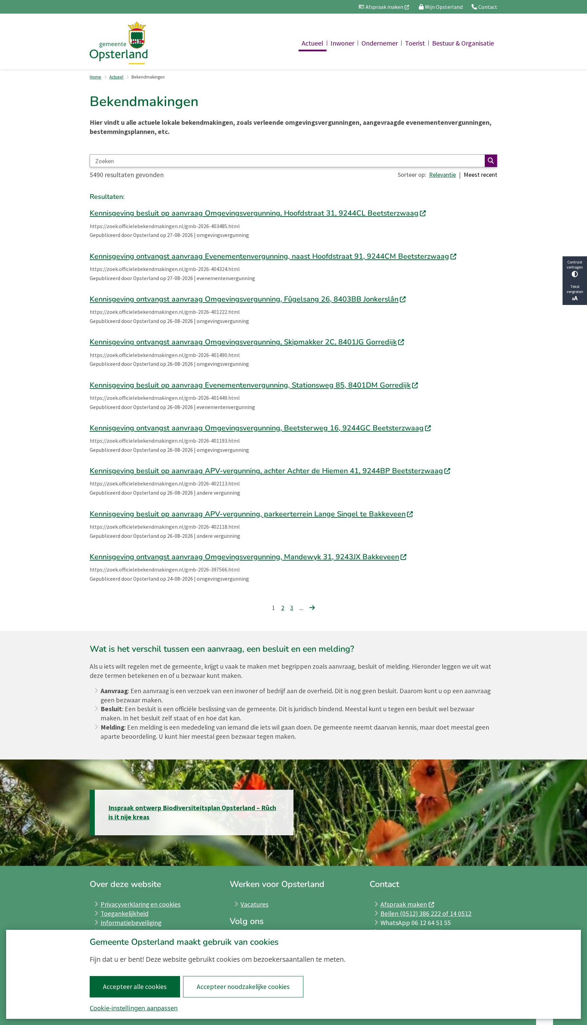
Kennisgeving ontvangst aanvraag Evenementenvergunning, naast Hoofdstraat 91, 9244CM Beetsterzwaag (269, 256)
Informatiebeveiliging (131, 923)
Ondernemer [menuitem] (379, 43)
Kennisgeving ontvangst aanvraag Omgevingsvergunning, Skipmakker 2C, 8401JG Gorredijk (243, 342)
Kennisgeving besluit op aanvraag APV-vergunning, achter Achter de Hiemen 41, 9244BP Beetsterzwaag (266, 471)
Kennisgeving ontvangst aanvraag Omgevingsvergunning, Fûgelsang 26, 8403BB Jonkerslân (244, 299)
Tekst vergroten (575, 289)
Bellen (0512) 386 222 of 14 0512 (426, 913)
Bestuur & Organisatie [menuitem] (463, 43)
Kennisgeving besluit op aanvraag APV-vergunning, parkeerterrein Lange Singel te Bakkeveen (248, 514)
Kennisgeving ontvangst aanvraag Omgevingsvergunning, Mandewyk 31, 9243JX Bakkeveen (244, 557)
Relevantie (442, 174)
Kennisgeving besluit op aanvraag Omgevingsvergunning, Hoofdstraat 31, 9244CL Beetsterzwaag (254, 213)
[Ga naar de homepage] (118, 43)
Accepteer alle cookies (134, 987)
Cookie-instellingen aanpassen (134, 1008)
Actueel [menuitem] (312, 43)
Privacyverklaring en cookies (140, 904)
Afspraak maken (403, 904)
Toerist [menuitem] (415, 43)
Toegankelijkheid (124, 913)
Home (95, 77)
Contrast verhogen (575, 264)
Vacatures (254, 904)
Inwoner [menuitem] (342, 43)
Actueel (116, 77)
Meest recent (480, 174)
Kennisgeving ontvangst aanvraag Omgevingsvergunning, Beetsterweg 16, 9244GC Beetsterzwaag (257, 428)
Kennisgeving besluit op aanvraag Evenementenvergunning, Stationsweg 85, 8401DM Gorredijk (250, 385)
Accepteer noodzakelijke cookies (243, 987)
